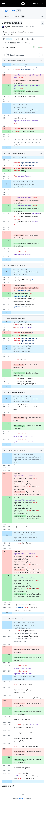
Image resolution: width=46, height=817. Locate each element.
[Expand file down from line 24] (6, 346)
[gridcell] (23, 64)
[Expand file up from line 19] (6, 64)
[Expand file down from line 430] (7, 613)
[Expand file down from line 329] (7, 781)
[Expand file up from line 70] (6, 349)
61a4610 (13, 42)
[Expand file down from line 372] (7, 532)
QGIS (12, 10)
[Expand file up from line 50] (6, 399)
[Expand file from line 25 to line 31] (6, 108)
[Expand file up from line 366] (7, 458)
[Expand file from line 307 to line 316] (7, 677)
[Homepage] (23, 3)
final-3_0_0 (30, 39)
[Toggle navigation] (3, 3)
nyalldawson (10, 27)
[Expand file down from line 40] (6, 312)
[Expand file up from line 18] (6, 322)
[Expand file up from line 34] (6, 272)
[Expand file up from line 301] (7, 625)
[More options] (41, 60)
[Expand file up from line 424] (7, 535)
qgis (6, 10)
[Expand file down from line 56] (6, 444)
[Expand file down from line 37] (6, 147)
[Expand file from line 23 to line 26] (6, 184)
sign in (21, 798)
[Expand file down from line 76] (6, 386)
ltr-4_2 (20, 39)
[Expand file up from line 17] (6, 157)
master (9, 39)
